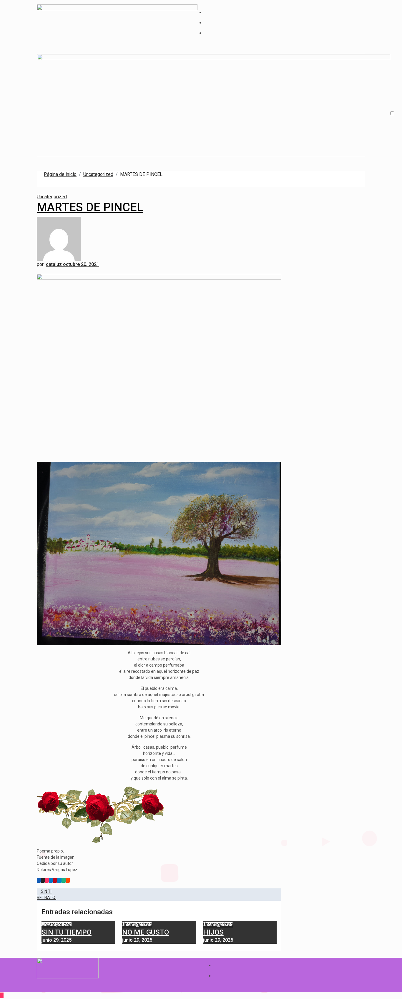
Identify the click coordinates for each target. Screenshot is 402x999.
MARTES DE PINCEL (90, 207)
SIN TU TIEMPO (66, 932)
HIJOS (213, 932)
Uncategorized (52, 196)
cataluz (54, 264)
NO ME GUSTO (145, 932)
